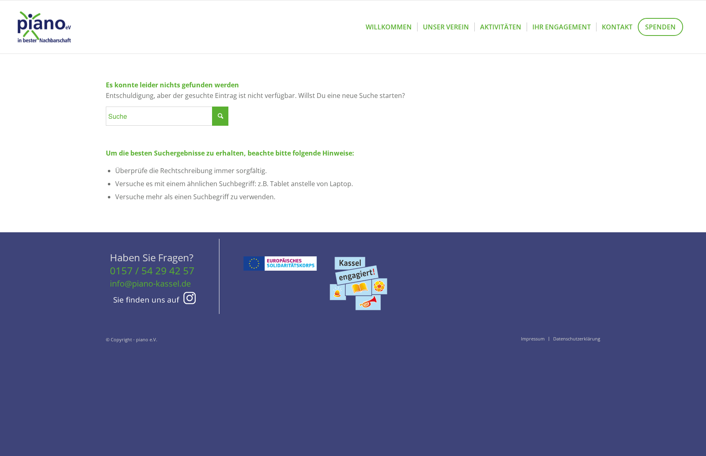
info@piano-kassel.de (150, 283)
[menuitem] (388, 26)
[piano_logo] (44, 26)
